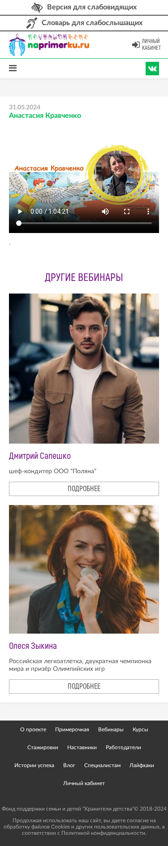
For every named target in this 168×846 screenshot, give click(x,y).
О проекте (33, 729)
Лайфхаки (141, 765)
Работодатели (123, 747)
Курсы (140, 729)
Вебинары (111, 729)
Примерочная (72, 729)
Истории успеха (34, 765)
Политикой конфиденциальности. (103, 833)
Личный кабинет (151, 45)
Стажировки (42, 747)
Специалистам (102, 765)
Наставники (82, 747)
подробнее (84, 488)
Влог (69, 765)
